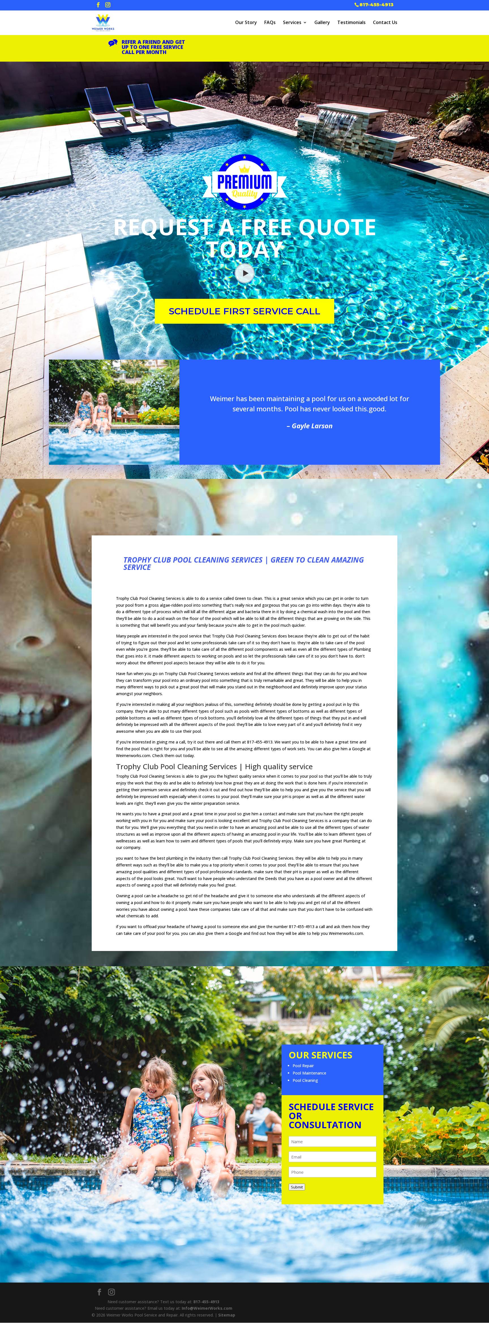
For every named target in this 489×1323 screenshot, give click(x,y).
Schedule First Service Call (244, 311)
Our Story (246, 22)
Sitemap (226, 1315)
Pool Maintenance (309, 1073)
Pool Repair (303, 1065)
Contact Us (385, 22)
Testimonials (351, 22)
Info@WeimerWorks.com (207, 1308)
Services (292, 22)
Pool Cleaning (305, 1080)
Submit (297, 1187)
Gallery (322, 22)
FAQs (270, 22)
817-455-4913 (376, 4)
